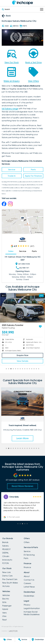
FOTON (5, 563)
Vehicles (6, 595)
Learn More (22, 438)
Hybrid (5, 609)
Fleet (4, 620)
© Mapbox (38, 232)
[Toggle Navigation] (41, 9)
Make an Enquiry (12, 81)
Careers (27, 583)
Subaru (5, 546)
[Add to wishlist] (40, 326)
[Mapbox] (8, 232)
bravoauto (7, 560)
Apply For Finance (33, 176)
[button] (22, 506)
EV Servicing (29, 555)
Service (11, 169)
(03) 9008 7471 (24, 268)
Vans (4, 613)
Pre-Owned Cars (9, 579)
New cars (6, 572)
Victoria (5, 586)
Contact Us (29, 580)
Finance (27, 567)
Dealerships (29, 596)
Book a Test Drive (33, 62)
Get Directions (24, 264)
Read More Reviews (22, 486)
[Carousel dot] (6, 368)
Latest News (29, 587)
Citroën (5, 556)
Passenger (7, 606)
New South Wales (10, 583)
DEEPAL (5, 553)
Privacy (27, 605)
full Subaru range (10, 108)
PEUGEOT (6, 549)
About (27, 576)
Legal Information (32, 608)
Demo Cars (7, 576)
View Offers (33, 81)
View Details (22, 361)
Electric (5, 599)
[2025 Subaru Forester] (22, 308)
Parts (33, 169)
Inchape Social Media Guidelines (31, 613)
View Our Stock (11, 62)
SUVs (4, 602)
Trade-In (12, 176)
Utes (4, 616)
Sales (10, 251)
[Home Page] (22, 2)
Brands (5, 542)
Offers (26, 542)
